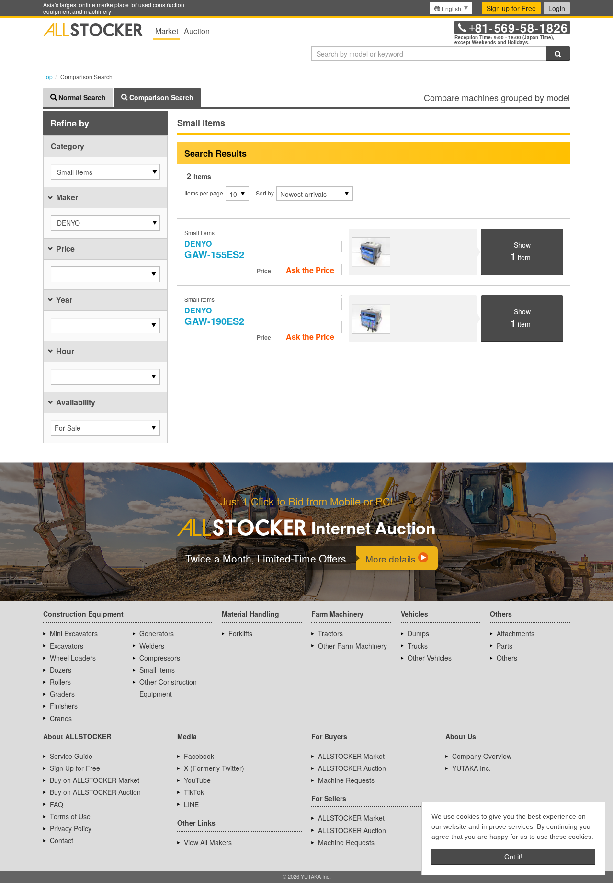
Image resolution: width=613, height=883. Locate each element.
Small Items (157, 670)
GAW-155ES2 (214, 249)
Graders (62, 694)
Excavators (66, 646)
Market (166, 30)
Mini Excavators (74, 633)
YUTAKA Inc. (471, 768)
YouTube (197, 780)
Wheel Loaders (73, 658)
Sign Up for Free (75, 768)
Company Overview (481, 756)
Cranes (61, 718)
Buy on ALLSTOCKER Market (94, 780)
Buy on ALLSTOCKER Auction (95, 792)
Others (507, 658)
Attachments (515, 633)
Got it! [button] (513, 856)
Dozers (60, 670)
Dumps (418, 633)
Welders (151, 646)
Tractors (330, 633)
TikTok (194, 792)
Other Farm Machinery (352, 646)
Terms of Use (70, 816)
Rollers (60, 682)
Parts (504, 646)
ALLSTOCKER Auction (352, 768)
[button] (105, 172)
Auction (197, 30)
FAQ (56, 804)
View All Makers (208, 842)
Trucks (418, 646)
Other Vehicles (430, 658)
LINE (191, 804)
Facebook (199, 756)
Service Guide (71, 756)
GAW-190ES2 (214, 316)
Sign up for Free (511, 8)
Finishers (64, 706)
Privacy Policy (70, 828)
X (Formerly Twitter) (214, 768)
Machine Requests (346, 780)
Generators (156, 633)
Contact (61, 840)
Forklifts (240, 633)
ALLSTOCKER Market (351, 756)
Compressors (159, 658)
